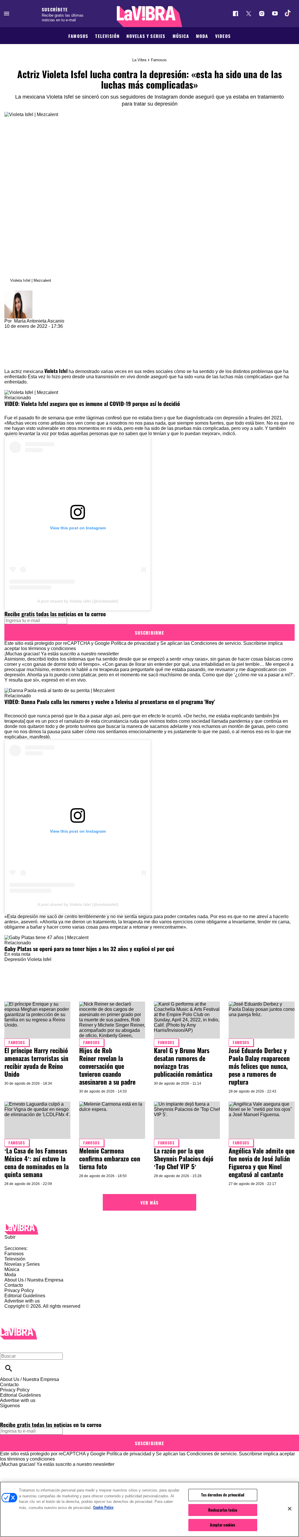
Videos (223, 36)
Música (181, 36)
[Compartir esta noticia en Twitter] (40, 331)
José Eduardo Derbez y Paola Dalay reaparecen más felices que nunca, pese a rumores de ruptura (259, 1066)
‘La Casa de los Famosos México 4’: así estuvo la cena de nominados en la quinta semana (36, 1162)
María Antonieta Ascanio (39, 320)
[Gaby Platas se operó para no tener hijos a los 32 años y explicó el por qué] (46, 937)
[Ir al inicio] (149, 1229)
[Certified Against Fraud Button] (25, 1311)
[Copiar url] (18, 348)
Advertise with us (22, 1300)
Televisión (107, 36)
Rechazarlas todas (222, 1510)
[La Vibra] (149, 16)
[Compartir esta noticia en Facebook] (26, 331)
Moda (202, 36)
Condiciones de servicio (216, 643)
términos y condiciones (52, 648)
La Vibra (139, 60)
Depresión (15, 959)
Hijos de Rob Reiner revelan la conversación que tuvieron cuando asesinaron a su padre (107, 1066)
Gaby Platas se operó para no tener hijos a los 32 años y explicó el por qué (89, 949)
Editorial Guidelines (24, 1295)
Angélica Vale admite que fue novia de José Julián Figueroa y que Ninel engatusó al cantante (262, 1162)
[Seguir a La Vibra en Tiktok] (288, 13)
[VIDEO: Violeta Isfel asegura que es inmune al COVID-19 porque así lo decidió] (31, 392)
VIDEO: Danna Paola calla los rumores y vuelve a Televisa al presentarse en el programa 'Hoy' (109, 702)
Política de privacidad (133, 643)
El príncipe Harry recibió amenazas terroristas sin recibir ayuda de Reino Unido (36, 1062)
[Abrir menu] (6, 13)
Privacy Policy (19, 1290)
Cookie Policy (103, 1507)
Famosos (78, 36)
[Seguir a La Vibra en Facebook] (235, 13)
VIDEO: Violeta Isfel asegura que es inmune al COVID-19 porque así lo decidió (92, 403)
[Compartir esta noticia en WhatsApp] (11, 331)
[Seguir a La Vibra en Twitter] (248, 13)
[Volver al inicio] (18, 1330)
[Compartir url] (11, 361)
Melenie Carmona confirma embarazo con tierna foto (109, 1158)
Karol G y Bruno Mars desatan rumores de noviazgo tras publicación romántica (183, 1062)
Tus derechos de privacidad (222, 1495)
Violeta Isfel (56, 370)
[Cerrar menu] (6, 1346)
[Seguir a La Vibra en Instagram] (261, 13)
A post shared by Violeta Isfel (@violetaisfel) (77, 601)
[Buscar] (8, 1368)
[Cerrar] (289, 1508)
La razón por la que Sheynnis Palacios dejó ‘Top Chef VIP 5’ (183, 1158)
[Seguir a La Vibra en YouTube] (274, 13)
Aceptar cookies (222, 1525)
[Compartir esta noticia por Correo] (53, 331)
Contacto (13, 1285)
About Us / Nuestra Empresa (33, 1279)
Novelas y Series (145, 36)
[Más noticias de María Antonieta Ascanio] (18, 292)
